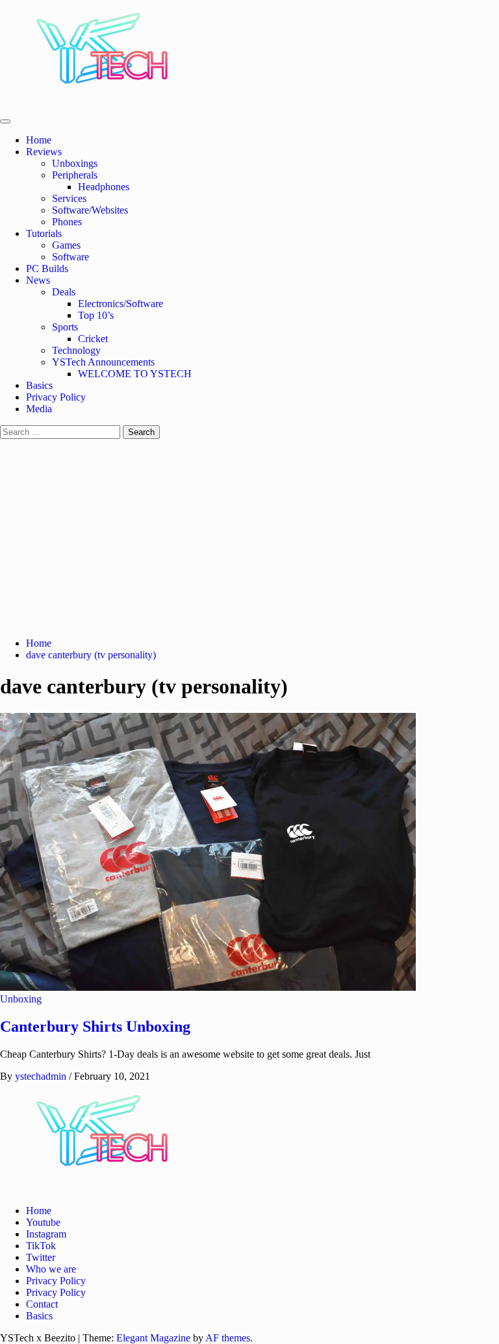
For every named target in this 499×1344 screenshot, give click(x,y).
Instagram (46, 1233)
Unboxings (74, 163)
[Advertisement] (249, 536)
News (40, 280)
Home (42, 139)
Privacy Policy (56, 397)
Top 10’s (96, 315)
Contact (42, 1304)
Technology (76, 350)
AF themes (227, 1337)
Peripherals (74, 174)
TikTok (41, 1245)
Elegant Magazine (153, 1337)
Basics (39, 385)
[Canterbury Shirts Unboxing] (208, 987)
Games (66, 245)
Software (70, 256)
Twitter (40, 1257)
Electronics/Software (120, 303)
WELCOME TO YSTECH (135, 373)
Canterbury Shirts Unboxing (95, 1026)
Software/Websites (90, 210)
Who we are (51, 1269)
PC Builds (47, 268)
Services (69, 198)
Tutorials (46, 233)
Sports (65, 326)
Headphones (103, 186)
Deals (63, 291)
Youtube (43, 1222)
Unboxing (21, 998)
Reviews (46, 151)
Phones (67, 221)
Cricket (93, 338)
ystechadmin (42, 1076)
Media (39, 408)
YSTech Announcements (103, 361)
